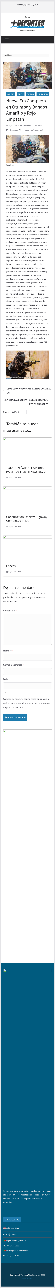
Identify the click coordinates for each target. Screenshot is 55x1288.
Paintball (30, 94)
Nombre (8, 650)
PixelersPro (27, 1278)
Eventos (20, 94)
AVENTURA (10, 94)
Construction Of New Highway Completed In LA (26, 519)
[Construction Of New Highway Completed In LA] (27, 488)
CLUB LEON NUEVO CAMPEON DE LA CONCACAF (29, 390)
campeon (25, 130)
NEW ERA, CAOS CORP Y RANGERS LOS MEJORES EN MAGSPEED (26, 402)
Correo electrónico (13, 664)
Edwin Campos (25, 126)
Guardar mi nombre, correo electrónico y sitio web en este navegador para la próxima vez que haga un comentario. (26, 703)
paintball (39, 130)
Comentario (10, 610)
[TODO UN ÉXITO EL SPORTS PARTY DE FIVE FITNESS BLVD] (27, 439)
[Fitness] (27, 537)
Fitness (11, 566)
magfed (32, 130)
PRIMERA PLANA (43, 94)
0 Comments (13, 130)
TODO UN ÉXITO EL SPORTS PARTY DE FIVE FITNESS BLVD (26, 470)
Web (5, 679)
